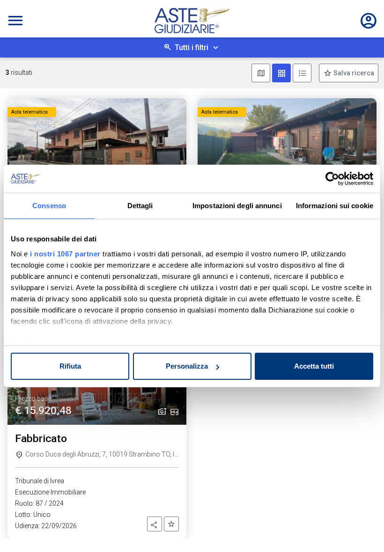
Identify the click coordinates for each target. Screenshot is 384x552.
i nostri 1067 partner (65, 254)
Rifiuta (70, 366)
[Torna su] (361, 529)
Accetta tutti (314, 366)
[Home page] (192, 20)
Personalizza (187, 366)
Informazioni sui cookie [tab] (334, 206)
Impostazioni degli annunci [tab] (237, 206)
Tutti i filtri (191, 47)
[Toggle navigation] (15, 20)
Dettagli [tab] (140, 206)
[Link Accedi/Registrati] (368, 20)
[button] (154, 523)
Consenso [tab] (49, 206)
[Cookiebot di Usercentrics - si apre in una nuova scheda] (332, 179)
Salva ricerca (353, 73)
